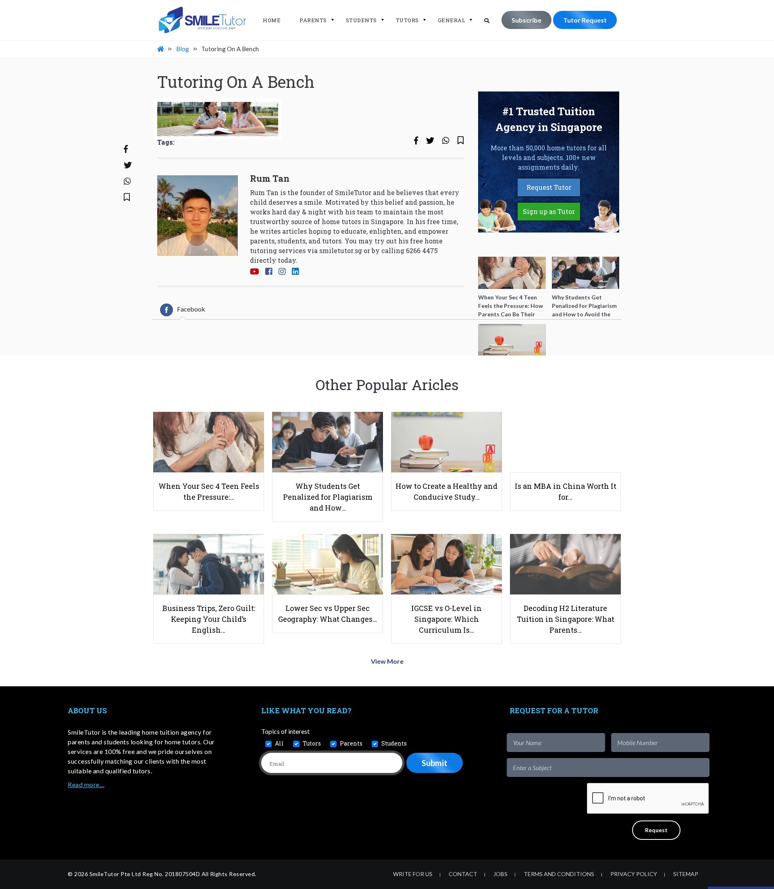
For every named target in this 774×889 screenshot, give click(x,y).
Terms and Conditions (559, 873)
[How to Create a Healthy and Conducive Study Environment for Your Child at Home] (512, 340)
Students (361, 20)
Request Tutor (548, 187)
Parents (313, 20)
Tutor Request (585, 20)
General (452, 20)
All (279, 743)
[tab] (183, 310)
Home (272, 20)
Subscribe (526, 20)
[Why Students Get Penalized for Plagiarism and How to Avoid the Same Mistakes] (586, 273)
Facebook (191, 309)
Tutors (407, 20)
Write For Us (413, 873)
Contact (463, 873)
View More (387, 661)
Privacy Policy (633, 873)
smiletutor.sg (340, 250)
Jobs (500, 873)
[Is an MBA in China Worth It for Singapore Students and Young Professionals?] (586, 340)
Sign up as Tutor (549, 211)
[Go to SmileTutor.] (161, 48)
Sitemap (685, 873)
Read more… (86, 784)
